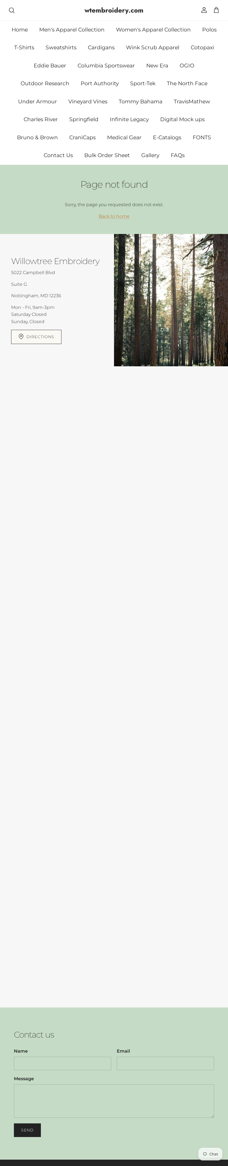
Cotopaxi (202, 47)
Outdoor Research (45, 83)
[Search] (11, 10)
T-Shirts (24, 47)
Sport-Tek (142, 83)
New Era (157, 65)
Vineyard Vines (87, 101)
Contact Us (58, 155)
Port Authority (100, 83)
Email (123, 1051)
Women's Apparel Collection (153, 29)
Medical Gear (124, 137)
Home (20, 29)
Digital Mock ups (182, 119)
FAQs (178, 155)
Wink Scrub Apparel (152, 47)
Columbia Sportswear (106, 65)
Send (27, 1130)
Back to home (114, 216)
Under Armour (37, 101)
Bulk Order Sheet (107, 155)
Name (21, 1051)
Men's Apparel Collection (72, 29)
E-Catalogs (167, 137)
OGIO (187, 65)
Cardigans (101, 47)
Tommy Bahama (140, 101)
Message (24, 1078)
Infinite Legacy (129, 119)
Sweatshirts (61, 47)
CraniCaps (82, 137)
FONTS (202, 137)
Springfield (83, 119)
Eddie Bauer (50, 65)
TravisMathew (192, 101)
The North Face (187, 83)
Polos (209, 29)
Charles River (41, 119)
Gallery (150, 155)
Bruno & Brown (37, 137)
